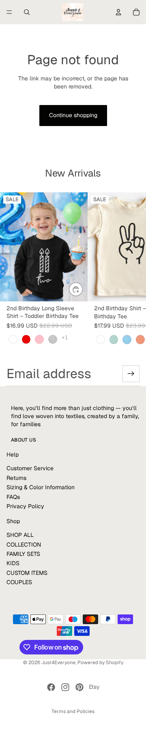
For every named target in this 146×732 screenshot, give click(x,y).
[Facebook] (51, 687)
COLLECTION (23, 544)
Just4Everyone (58, 662)
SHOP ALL (20, 535)
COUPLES (19, 582)
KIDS (12, 563)
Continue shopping (73, 115)
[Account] (118, 12)
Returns (16, 478)
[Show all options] (65, 337)
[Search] (27, 12)
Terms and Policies (73, 711)
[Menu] (9, 12)
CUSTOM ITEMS (26, 572)
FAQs (13, 497)
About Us (23, 440)
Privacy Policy (25, 506)
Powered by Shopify (100, 662)
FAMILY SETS (23, 553)
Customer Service (30, 468)
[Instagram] (65, 687)
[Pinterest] (79, 687)
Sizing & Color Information (40, 487)
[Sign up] (131, 373)
